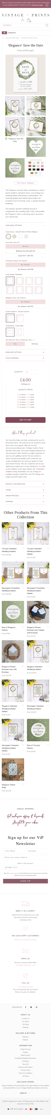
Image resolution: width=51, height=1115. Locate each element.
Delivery (25, 1037)
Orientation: (10, 326)
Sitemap (25, 1027)
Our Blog (25, 1024)
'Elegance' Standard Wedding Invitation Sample (9, 709)
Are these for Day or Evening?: (17, 340)
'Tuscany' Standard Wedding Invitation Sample (34, 551)
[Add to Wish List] (46, 43)
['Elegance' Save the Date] (15, 106)
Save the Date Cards (12, 38)
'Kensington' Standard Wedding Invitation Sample (10, 748)
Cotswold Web (29, 1104)
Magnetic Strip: (11, 298)
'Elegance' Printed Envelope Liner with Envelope (9, 669)
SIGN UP (25, 881)
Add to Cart (25, 420)
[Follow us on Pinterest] (31, 1007)
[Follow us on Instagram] (37, 1007)
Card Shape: (10, 274)
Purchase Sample (25, 183)
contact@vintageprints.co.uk (25, 965)
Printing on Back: (12, 261)
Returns (25, 1040)
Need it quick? (25, 1055)
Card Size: (9, 242)
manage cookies (37, 5)
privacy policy (13, 873)
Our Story (25, 1021)
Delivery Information (25, 1067)
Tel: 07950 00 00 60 (25, 987)
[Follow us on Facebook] (26, 1007)
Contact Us (25, 1018)
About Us (25, 1064)
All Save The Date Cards (29, 38)
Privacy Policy (25, 1070)
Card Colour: (10, 232)
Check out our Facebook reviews (25, 940)
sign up (23, 1093)
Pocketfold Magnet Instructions (25, 1058)
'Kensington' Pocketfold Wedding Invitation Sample (36, 591)
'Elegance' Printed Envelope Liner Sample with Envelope (35, 630)
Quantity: (18, 372)
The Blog (25, 1061)
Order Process (25, 1049)
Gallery (25, 1052)
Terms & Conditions (25, 1073)
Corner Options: (12, 311)
